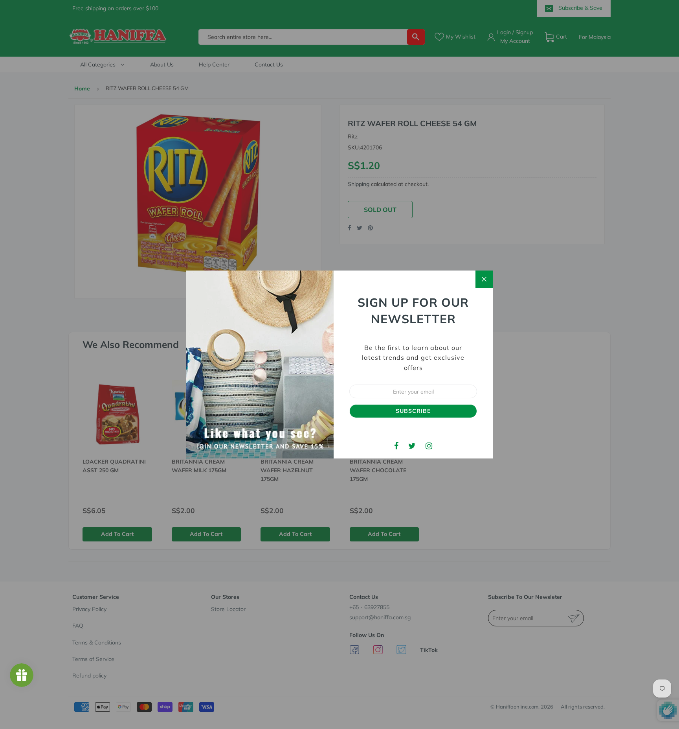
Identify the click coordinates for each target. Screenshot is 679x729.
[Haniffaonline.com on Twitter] (412, 446)
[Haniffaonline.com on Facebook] (396, 446)
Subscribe (413, 410)
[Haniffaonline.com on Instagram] (429, 446)
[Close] (484, 279)
